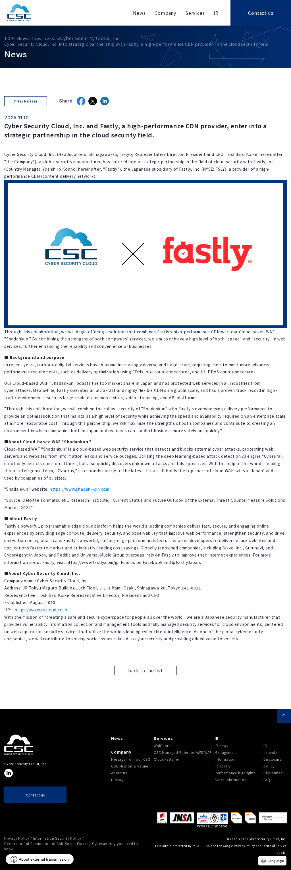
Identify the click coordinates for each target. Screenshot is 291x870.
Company (121, 752)
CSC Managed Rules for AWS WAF (182, 752)
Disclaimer (272, 772)
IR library (223, 766)
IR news (221, 745)
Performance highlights (235, 772)
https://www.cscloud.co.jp (41, 609)
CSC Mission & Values (130, 766)
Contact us (260, 12)
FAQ (266, 779)
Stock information (231, 779)
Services (163, 738)
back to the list (145, 670)
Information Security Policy (57, 838)
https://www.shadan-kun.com (79, 489)
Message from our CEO (131, 759)
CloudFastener (166, 759)
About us (119, 772)
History (117, 779)
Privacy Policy (16, 838)
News (117, 738)
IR (217, 738)
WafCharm (163, 745)
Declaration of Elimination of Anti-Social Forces (46, 843)
